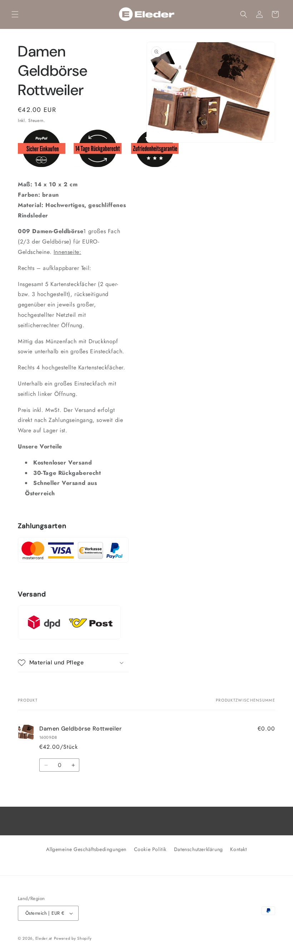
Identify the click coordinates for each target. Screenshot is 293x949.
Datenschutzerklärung (198, 849)
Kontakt (238, 849)
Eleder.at (43, 938)
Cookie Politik (150, 849)
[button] (15, 14)
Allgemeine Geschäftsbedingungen (86, 849)
